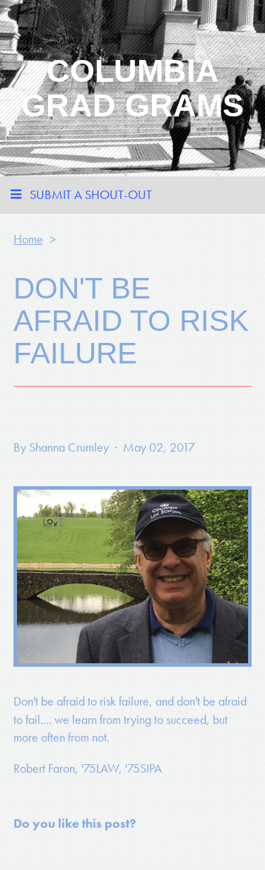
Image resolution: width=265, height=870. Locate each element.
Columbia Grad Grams (132, 88)
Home (28, 239)
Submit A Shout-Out (91, 194)
